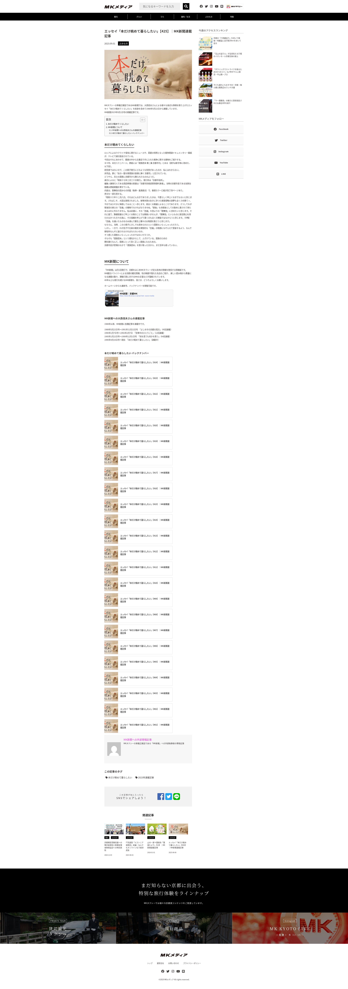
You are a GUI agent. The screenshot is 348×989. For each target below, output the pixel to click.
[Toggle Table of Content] (141, 119)
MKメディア (169, 979)
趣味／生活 (185, 16)
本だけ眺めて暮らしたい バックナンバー (128, 133)
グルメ (139, 16)
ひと (162, 16)
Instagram (223, 151)
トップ (150, 963)
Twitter (223, 140)
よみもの (208, 16)
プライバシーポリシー (192, 963)
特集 (232, 16)
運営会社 (160, 963)
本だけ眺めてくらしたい (118, 123)
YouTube (224, 162)
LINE (223, 174)
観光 (116, 16)
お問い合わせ (173, 963)
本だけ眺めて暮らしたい (120, 777)
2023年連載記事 (146, 777)
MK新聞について (115, 127)
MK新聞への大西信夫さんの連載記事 (127, 130)
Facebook (224, 129)
